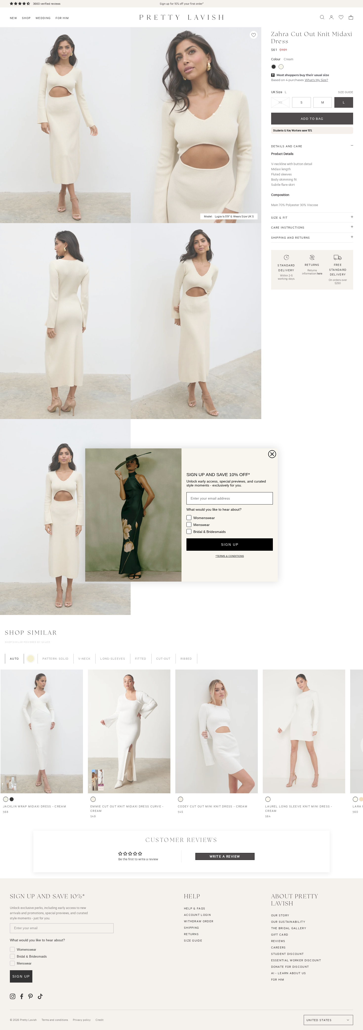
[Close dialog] (272, 454)
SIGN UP (230, 545)
